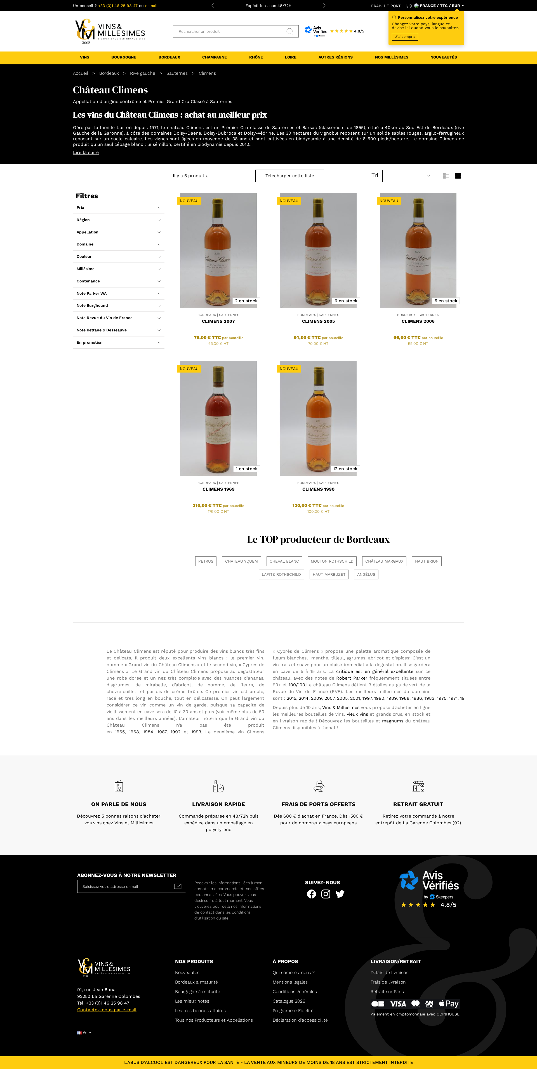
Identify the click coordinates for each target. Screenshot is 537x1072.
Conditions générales (295, 991)
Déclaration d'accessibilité (300, 1020)
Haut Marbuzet (329, 574)
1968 (134, 731)
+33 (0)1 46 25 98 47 (118, 5)
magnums (392, 721)
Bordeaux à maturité (196, 982)
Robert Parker (352, 678)
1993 (196, 731)
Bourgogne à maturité (197, 991)
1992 (175, 731)
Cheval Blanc (284, 561)
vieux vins (357, 714)
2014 (303, 698)
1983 (429, 698)
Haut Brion (427, 561)
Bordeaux (442, 127)
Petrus (205, 561)
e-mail (151, 5)
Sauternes (221, 101)
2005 (342, 698)
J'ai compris (405, 37)
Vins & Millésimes (340, 707)
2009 (316, 698)
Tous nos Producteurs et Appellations (214, 1020)
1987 (161, 731)
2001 (355, 698)
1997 (367, 698)
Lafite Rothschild (281, 574)
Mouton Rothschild (332, 561)
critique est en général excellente (373, 671)
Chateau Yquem (241, 561)
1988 (404, 698)
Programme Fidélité (293, 1010)
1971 (154, 127)
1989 (392, 698)
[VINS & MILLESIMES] (109, 31)
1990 (379, 698)
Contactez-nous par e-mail (106, 1009)
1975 (441, 698)
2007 (329, 698)
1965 (120, 731)
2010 (244, 144)
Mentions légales (290, 982)
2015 (291, 698)
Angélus (366, 574)
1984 (148, 731)
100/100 (297, 684)
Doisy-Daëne (187, 133)
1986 (417, 698)
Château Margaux (384, 561)
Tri (374, 175)
